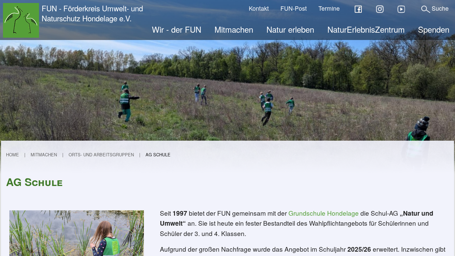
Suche (440, 8)
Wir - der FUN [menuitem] (176, 29)
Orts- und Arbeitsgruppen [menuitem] (101, 154)
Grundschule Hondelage (323, 212)
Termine (329, 8)
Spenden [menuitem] (433, 29)
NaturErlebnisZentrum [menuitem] (366, 29)
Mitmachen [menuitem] (234, 29)
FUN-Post (293, 8)
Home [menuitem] (12, 154)
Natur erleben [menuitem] (290, 29)
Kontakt (259, 8)
